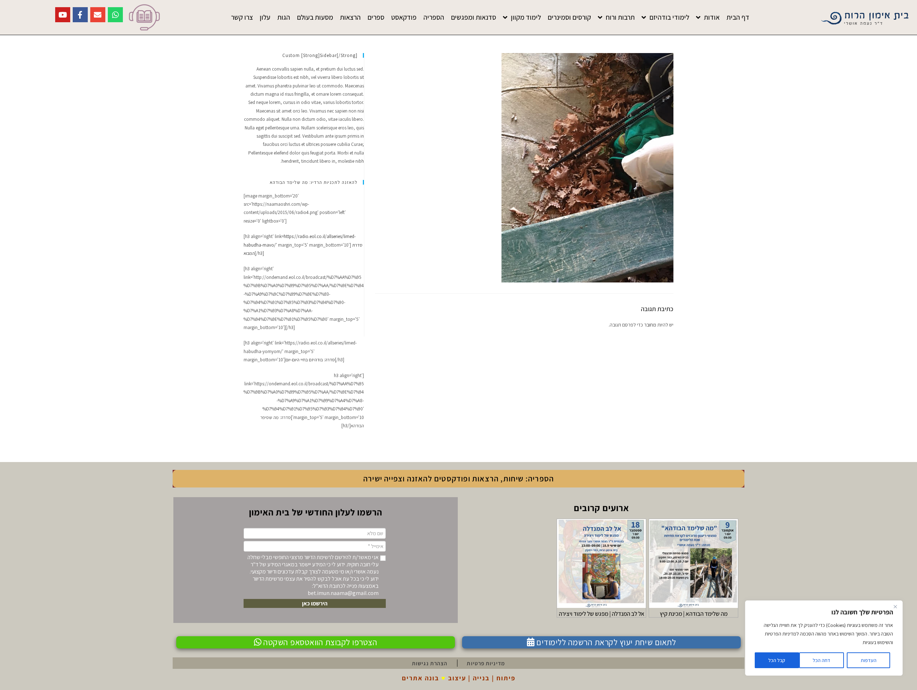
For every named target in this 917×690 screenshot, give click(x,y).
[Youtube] (62, 14)
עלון (265, 17)
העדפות (869, 660)
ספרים (376, 17)
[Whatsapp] (115, 14)
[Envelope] (97, 14)
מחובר (650, 325)
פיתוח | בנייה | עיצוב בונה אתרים (458, 678)
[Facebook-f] (80, 14)
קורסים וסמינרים (569, 17)
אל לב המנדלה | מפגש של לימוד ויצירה (601, 614)
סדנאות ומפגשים (473, 17)
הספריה (433, 17)
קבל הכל (776, 660)
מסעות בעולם (315, 17)
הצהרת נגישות (429, 663)
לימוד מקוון (526, 17)
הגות (283, 17)
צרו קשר (242, 17)
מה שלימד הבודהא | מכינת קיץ (694, 614)
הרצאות (350, 17)
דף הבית (737, 17)
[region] (824, 638)
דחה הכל (821, 660)
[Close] (895, 606)
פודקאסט (404, 17)
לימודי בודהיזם (669, 17)
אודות (712, 17)
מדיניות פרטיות (486, 663)
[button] (315, 603)
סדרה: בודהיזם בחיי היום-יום (310, 360)
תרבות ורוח (620, 17)
